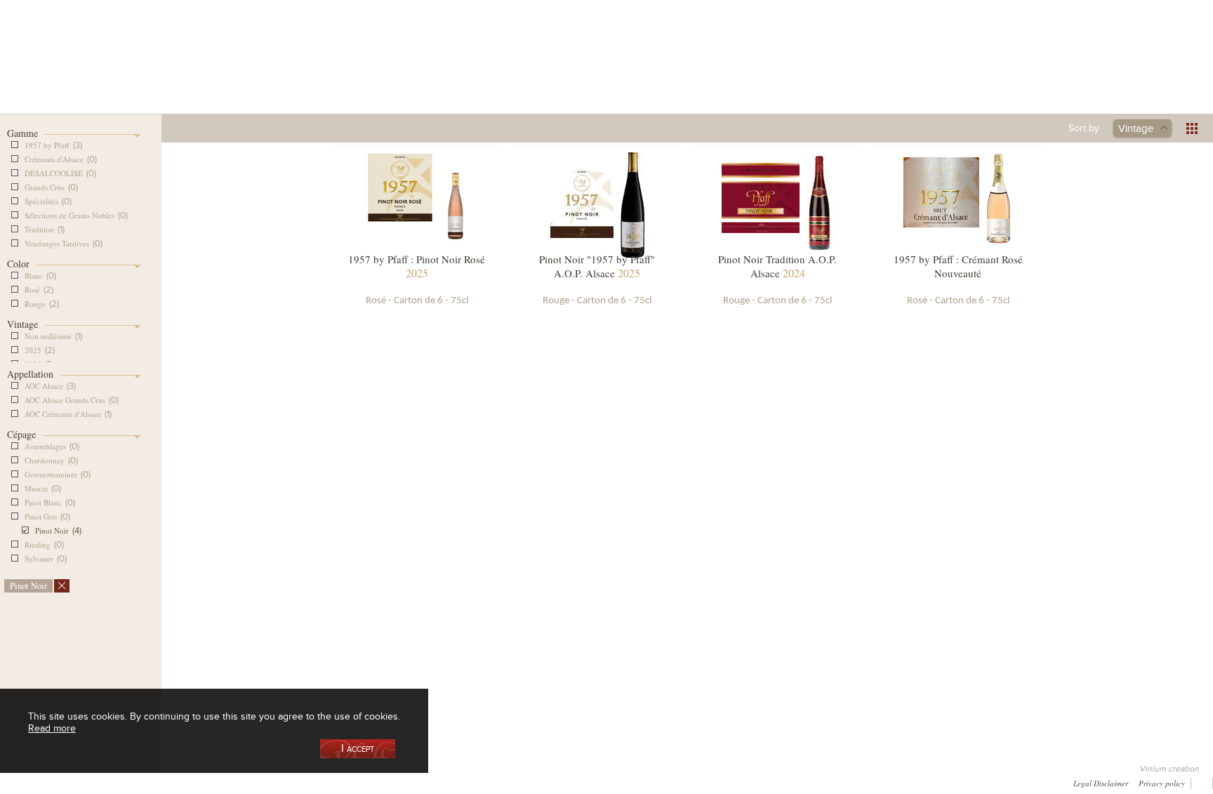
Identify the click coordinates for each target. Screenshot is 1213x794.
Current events (962, 72)
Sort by (1083, 127)
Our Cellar (256, 72)
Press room (275, 781)
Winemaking (755, 72)
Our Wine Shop (360, 72)
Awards (63, 781)
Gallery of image (204, 781)
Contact (329, 781)
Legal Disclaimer (1100, 782)
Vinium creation (1169, 769)
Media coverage (126, 781)
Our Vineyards (463, 72)
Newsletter (384, 781)
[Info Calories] (13, 781)
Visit (859, 72)
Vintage (1135, 127)
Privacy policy (1162, 782)
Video (435, 781)
